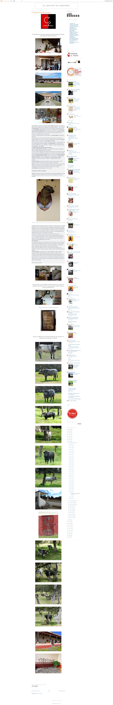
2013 (69, 528)
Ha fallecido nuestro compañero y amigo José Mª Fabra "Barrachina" (73, 347)
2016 (69, 523)
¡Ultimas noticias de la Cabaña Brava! (74, 345)
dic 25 (71, 454)
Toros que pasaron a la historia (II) (76, 144)
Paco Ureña (70, 219)
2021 (69, 437)
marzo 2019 (71, 514)
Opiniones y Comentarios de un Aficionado (74, 363)
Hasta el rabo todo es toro (73, 218)
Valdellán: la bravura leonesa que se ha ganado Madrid (76, 99)
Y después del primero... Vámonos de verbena (77, 116)
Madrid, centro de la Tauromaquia (76, 374)
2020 (69, 439)
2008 (69, 537)
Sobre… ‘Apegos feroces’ (72, 231)
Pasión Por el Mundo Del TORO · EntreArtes (74, 252)
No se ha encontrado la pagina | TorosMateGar (74, 396)
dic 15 (71, 471)
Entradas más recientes (36, 690)
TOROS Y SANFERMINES (73, 317)
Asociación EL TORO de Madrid (74, 398)
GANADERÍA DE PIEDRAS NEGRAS (41, 12)
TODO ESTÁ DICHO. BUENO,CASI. (72, 390)
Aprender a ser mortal (76, 236)
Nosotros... (69, 405)
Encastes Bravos (71, 97)
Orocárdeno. (70, 261)
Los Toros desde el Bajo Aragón (74, 169)
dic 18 (71, 466)
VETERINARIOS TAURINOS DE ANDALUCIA (73, 210)
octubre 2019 (71, 502)
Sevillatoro (70, 185)
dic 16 (71, 469)
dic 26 (71, 452)
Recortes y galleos (71, 177)
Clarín (69, 359)
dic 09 (71, 481)
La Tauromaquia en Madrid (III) (76, 179)
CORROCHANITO (71, 355)
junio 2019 (71, 509)
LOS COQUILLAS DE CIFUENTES (72, 157)
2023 (69, 434)
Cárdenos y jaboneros (72, 81)
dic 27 (71, 451)
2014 (69, 526)
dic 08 (71, 483)
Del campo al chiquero (72, 400)
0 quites (44, 684)
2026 (69, 429)
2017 (69, 521)
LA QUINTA (75, 244)
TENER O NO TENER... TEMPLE (74, 341)
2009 (69, 535)
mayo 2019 (71, 511)
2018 (69, 520)
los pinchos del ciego (72, 332)
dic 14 (71, 473)
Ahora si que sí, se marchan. (72, 356)
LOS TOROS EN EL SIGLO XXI (74, 350)
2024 (69, 432)
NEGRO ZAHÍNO (71, 372)
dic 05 (71, 488)
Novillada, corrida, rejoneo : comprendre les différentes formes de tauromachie (74, 152)
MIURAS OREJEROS (75, 91)
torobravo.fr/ (70, 150)
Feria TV (70, 293)
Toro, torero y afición (72, 127)
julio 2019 (71, 507)
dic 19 (71, 464)
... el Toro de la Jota (72, 285)
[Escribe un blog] (33, 686)
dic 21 (71, 461)
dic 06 (71, 486)
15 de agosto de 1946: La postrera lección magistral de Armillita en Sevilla (76, 108)
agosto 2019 (71, 505)
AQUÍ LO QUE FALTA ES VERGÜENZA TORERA (72, 314)
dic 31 (71, 444)
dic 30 (71, 446)
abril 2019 (71, 512)
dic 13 (71, 475)
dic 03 (71, 492)
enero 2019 (71, 517)
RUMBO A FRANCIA (75, 382)
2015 (69, 525)
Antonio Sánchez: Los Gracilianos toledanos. (76, 326)
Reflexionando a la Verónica (73, 205)
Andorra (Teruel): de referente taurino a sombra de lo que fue (76, 171)
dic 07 (71, 485)
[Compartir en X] (34, 686)
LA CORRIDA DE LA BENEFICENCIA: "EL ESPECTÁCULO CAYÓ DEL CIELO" (73, 138)
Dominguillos (70, 142)
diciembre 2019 (72, 442)
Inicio (49, 690)
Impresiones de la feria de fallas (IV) (74, 194)
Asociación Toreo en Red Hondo (74, 89)
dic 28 (71, 449)
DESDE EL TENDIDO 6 (72, 380)
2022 (69, 436)
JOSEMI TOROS (71, 243)
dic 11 (71, 478)
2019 (69, 441)
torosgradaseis (71, 114)
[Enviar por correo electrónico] (32, 686)
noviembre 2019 (72, 500)
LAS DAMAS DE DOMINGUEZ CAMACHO (76, 366)
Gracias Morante (71, 166)
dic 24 (71, 456)
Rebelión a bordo (71, 269)
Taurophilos (70, 122)
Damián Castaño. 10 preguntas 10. (76, 263)
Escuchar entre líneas (72, 388)
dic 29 (71, 447)
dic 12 (71, 476)
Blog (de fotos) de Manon (72, 307)
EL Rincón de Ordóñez (56, 5)
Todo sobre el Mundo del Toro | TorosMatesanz (74, 394)
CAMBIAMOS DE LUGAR (73, 318)
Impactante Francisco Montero (73, 206)
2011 (69, 531)
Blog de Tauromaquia (72, 321)
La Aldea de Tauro (71, 106)
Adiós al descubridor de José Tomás (74, 360)
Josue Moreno (71, 324)
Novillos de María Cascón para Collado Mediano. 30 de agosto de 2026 (76, 84)
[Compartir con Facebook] (36, 686)
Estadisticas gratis (56, 703)
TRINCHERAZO (76, 278)
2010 (69, 533)
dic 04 (71, 490)
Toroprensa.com (71, 197)
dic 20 (71, 463)
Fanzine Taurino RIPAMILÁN (75, 287)
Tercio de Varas (71, 165)
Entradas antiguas (62, 690)
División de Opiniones (72, 193)
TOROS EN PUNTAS (72, 135)
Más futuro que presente (75, 187)
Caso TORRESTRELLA (76, 224)
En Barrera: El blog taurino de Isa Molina (74, 312)
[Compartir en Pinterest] (37, 686)
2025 (69, 431)
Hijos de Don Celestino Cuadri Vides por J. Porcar (77, 129)
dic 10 (71, 480)
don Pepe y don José (72, 340)
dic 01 (71, 498)
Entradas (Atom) (39, 693)
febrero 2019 (71, 516)
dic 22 (71, 459)
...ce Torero (75, 333)
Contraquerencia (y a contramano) (72, 235)
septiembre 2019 (72, 504)
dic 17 (71, 468)
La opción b (70, 230)
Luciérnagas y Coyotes (72, 277)
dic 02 (71, 497)
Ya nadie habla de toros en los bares (77, 271)
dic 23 (71, 457)
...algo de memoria (71, 298)
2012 (69, 530)
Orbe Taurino (70, 222)
